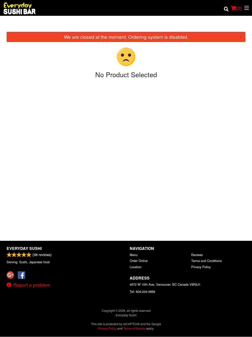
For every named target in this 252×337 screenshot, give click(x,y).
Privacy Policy (201, 266)
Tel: (142, 291)
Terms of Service (134, 328)
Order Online (139, 260)
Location (136, 266)
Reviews (197, 254)
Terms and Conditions (206, 260)
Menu (134, 254)
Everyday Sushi (24, 248)
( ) (239, 7)
